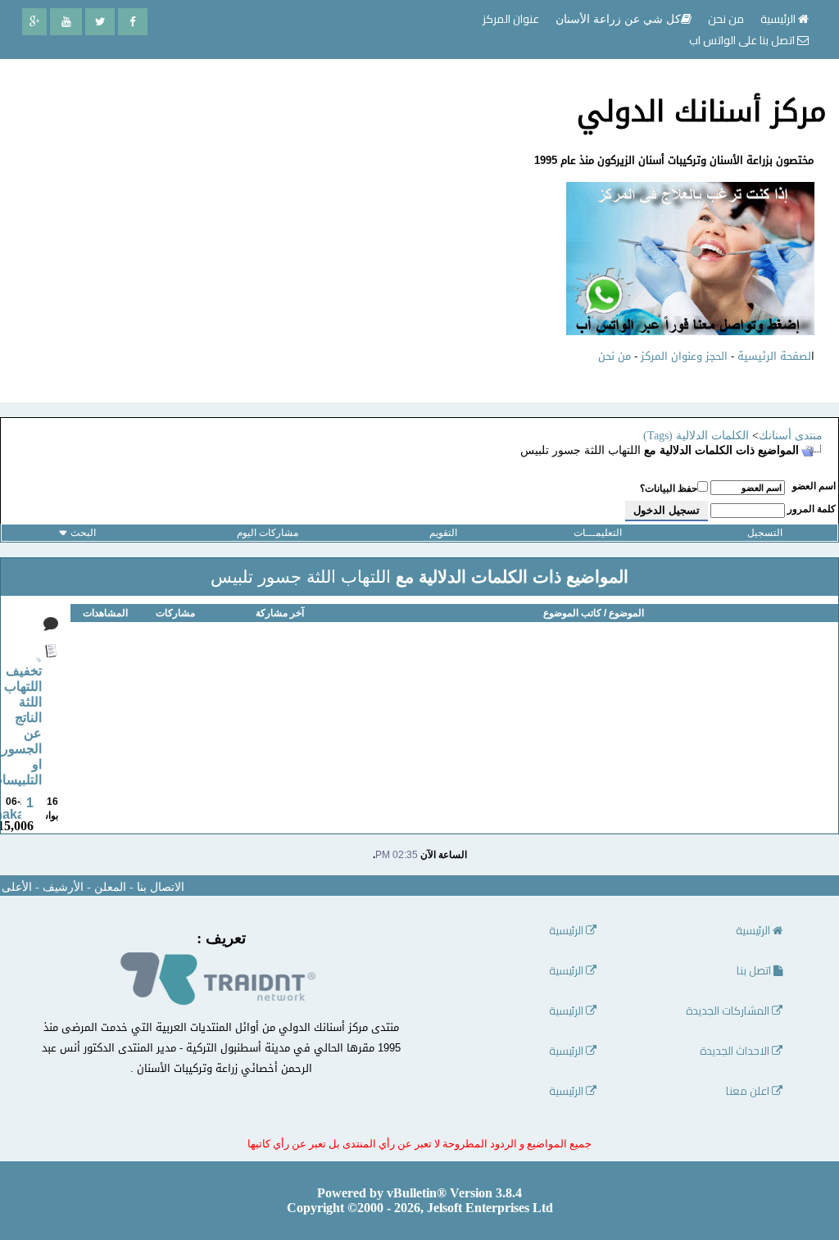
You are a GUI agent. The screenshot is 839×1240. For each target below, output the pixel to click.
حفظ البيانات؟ (668, 488)
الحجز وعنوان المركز (684, 356)
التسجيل (764, 532)
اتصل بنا (755, 971)
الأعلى (17, 887)
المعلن (110, 887)
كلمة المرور (811, 509)
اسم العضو (814, 486)
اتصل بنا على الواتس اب (743, 40)
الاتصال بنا (160, 887)
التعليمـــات (598, 532)
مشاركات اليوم (267, 532)
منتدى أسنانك (791, 435)
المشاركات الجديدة (729, 1011)
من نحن (614, 356)
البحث (83, 532)
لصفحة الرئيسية (774, 356)
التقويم (443, 532)
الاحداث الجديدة (736, 1051)
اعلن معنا (749, 1091)
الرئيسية (779, 19)
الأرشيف (63, 887)
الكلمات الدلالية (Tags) (696, 435)
